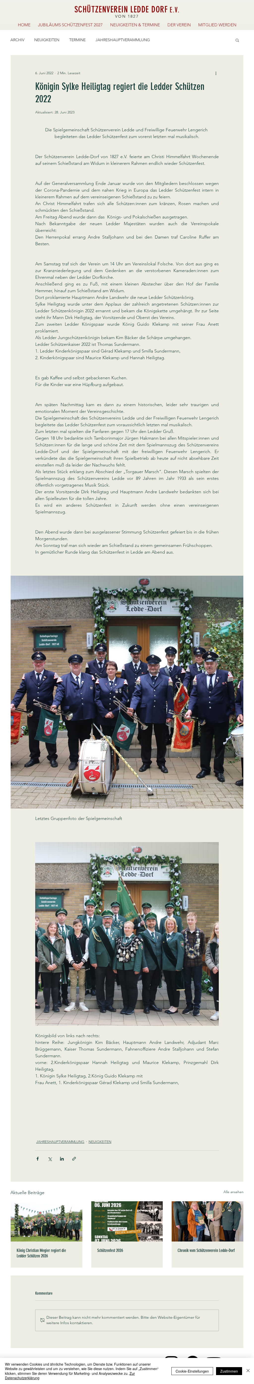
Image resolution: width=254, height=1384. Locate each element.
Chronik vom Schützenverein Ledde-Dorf (206, 1250)
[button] (237, 40)
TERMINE (77, 39)
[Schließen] (248, 1371)
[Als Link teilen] (74, 1158)
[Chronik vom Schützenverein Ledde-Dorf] (207, 1221)
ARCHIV (17, 39)
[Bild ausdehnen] (127, 692)
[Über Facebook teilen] (37, 1158)
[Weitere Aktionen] (216, 73)
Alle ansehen (233, 1192)
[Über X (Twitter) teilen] (49, 1158)
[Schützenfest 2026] (127, 1221)
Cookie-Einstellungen (192, 1371)
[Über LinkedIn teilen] (62, 1158)
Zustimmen (229, 1371)
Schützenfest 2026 (110, 1250)
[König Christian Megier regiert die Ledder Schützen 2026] (46, 1221)
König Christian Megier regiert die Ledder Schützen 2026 (41, 1253)
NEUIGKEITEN (46, 39)
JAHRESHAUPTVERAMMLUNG (122, 39)
